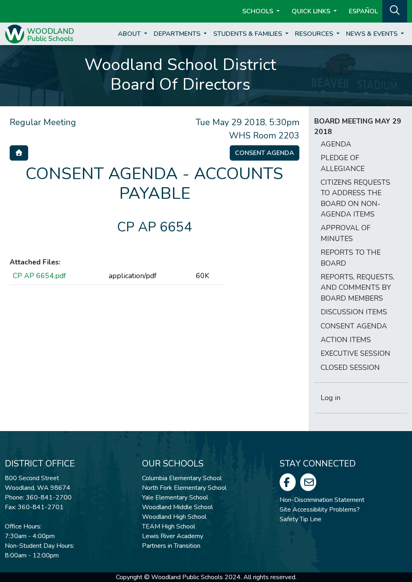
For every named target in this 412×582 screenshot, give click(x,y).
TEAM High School (168, 526)
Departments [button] (178, 33)
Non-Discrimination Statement (322, 499)
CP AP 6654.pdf (39, 276)
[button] (394, 10)
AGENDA (336, 144)
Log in (330, 397)
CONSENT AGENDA (354, 326)
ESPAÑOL (363, 11)
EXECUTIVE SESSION (355, 353)
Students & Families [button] (248, 33)
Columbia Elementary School (182, 478)
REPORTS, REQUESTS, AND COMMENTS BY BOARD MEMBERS (357, 287)
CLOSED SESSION (350, 367)
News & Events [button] (372, 33)
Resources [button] (315, 33)
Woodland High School (174, 516)
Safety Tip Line (300, 519)
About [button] (130, 33)
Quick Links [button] (312, 11)
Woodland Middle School (177, 507)
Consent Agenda (264, 153)
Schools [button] (258, 11)
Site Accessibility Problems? (320, 509)
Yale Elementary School (175, 497)
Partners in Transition (171, 545)
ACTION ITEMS (346, 340)
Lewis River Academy (172, 536)
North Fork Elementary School (184, 487)
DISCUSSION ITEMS (354, 312)
